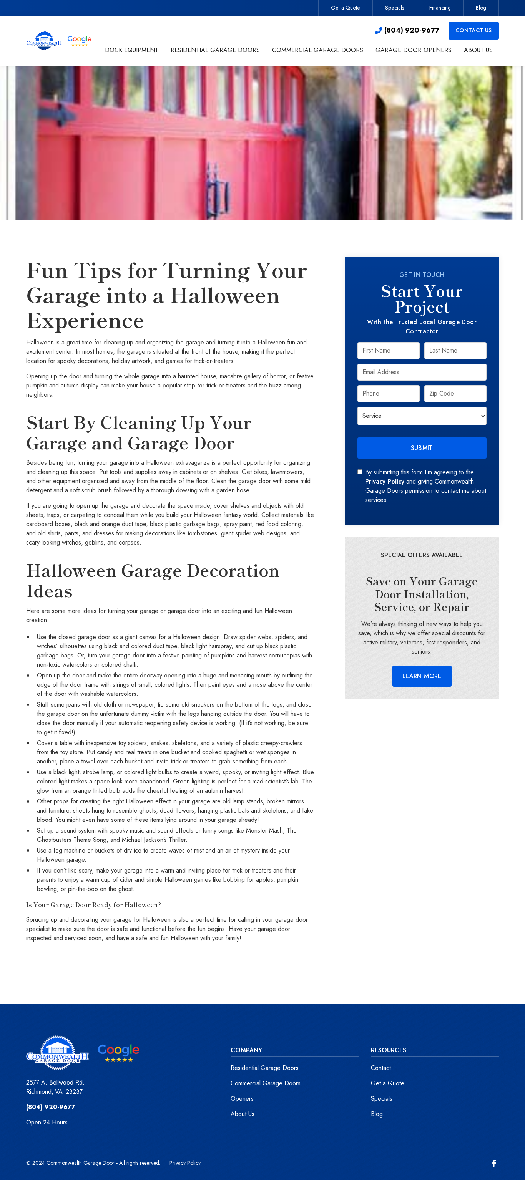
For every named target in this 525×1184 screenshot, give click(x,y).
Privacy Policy (384, 481)
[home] (59, 40)
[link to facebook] (494, 1163)
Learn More (422, 676)
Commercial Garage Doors (266, 1083)
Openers (242, 1098)
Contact (381, 1067)
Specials (394, 8)
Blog (481, 8)
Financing (440, 8)
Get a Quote (345, 8)
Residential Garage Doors (265, 1067)
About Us (242, 1113)
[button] (131, 51)
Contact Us (473, 30)
